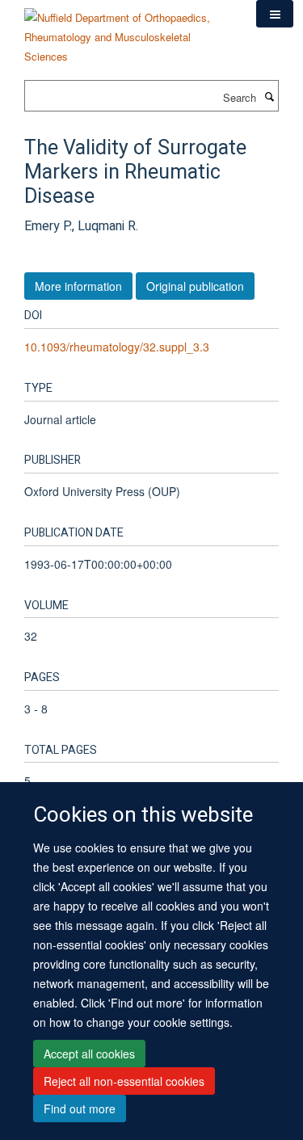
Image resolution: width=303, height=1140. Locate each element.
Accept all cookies (89, 1053)
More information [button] (78, 286)
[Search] (269, 96)
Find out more (80, 1108)
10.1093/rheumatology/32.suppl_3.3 (116, 347)
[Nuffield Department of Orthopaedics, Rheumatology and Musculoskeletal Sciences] (128, 31)
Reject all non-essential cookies (124, 1081)
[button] (274, 13)
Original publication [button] (195, 286)
